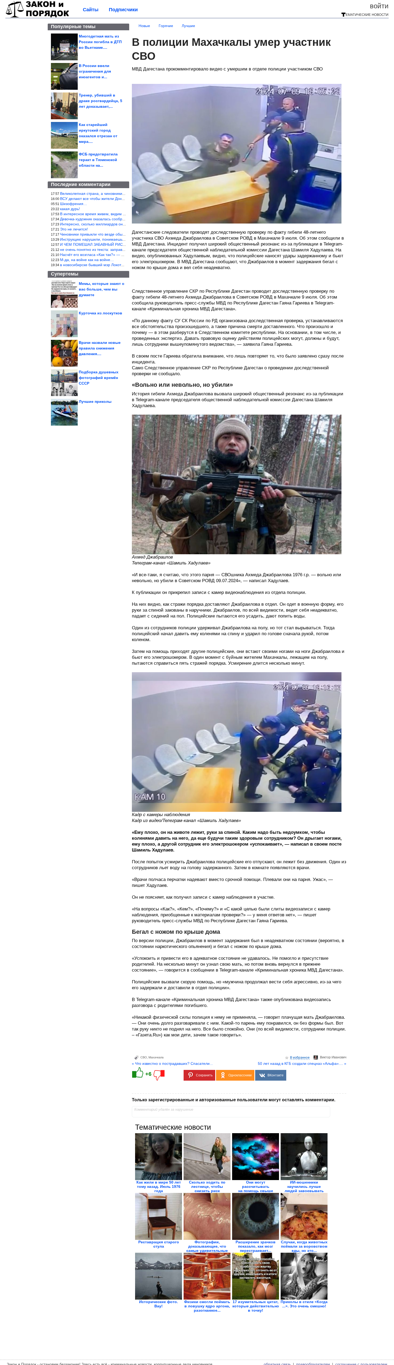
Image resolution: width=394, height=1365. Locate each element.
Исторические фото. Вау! (158, 1304)
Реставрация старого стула (158, 1244)
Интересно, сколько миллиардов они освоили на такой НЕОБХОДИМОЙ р (125, 224)
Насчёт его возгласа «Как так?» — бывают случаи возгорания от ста (120, 254)
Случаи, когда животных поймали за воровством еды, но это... (304, 1246)
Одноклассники (240, 1075)
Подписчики (123, 9)
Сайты (90, 9)
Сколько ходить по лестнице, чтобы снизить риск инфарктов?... (207, 1188)
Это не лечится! (74, 229)
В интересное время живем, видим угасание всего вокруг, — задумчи (121, 214)
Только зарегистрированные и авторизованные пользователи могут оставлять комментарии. (233, 1100)
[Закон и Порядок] (37, 16)
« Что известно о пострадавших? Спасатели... (172, 1063)
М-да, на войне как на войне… (87, 260)
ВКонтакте (275, 1075)
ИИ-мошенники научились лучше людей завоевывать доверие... (304, 1188)
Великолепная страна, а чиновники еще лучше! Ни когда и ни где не (120, 193)
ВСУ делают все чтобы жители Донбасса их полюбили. (108, 198)
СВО (143, 1057)
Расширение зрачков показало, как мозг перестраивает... (256, 1246)
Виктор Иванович (333, 1057)
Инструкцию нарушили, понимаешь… (93, 239)
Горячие (166, 26)
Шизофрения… (73, 204)
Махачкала (155, 1057)
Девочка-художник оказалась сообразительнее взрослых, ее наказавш (122, 219)
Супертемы (64, 274)
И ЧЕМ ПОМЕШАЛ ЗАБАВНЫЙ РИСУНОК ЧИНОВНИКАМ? (111, 244)
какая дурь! (70, 209)
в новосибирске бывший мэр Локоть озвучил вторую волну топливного (122, 265)
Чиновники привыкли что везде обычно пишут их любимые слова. (118, 234)
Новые (144, 26)
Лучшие (188, 26)
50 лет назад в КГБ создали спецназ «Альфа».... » (302, 1063)
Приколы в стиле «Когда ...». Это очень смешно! (304, 1304)
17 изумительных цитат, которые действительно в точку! (255, 1306)
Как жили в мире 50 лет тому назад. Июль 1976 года (158, 1186)
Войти (379, 6)
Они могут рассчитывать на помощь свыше (255, 1186)
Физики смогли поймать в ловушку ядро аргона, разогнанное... (207, 1306)
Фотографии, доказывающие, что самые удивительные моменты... (207, 1248)
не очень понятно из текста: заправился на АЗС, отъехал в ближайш (120, 249)
